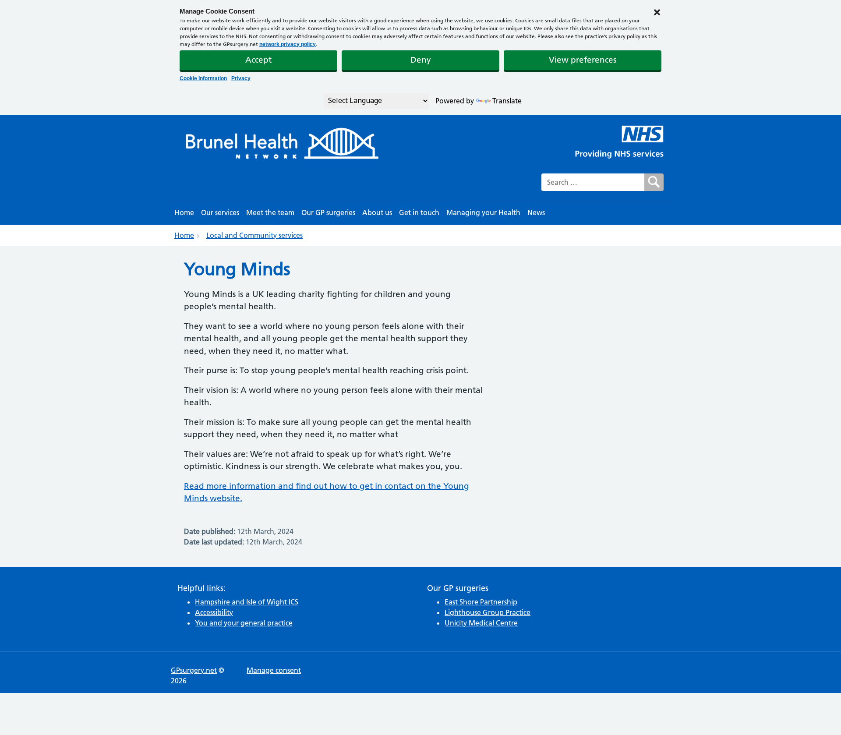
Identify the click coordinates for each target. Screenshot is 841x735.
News (536, 212)
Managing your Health (483, 212)
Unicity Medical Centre (481, 622)
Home (184, 212)
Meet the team (270, 212)
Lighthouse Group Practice (487, 612)
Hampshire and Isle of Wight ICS (246, 601)
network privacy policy (287, 44)
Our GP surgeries (328, 212)
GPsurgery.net (194, 670)
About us (377, 212)
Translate (507, 100)
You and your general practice (244, 622)
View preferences (582, 60)
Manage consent (274, 670)
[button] (657, 11)
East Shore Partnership (481, 601)
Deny (420, 60)
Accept (258, 60)
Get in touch (419, 212)
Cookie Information (203, 78)
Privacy (241, 78)
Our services (220, 212)
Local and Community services (254, 235)
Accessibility (214, 612)
